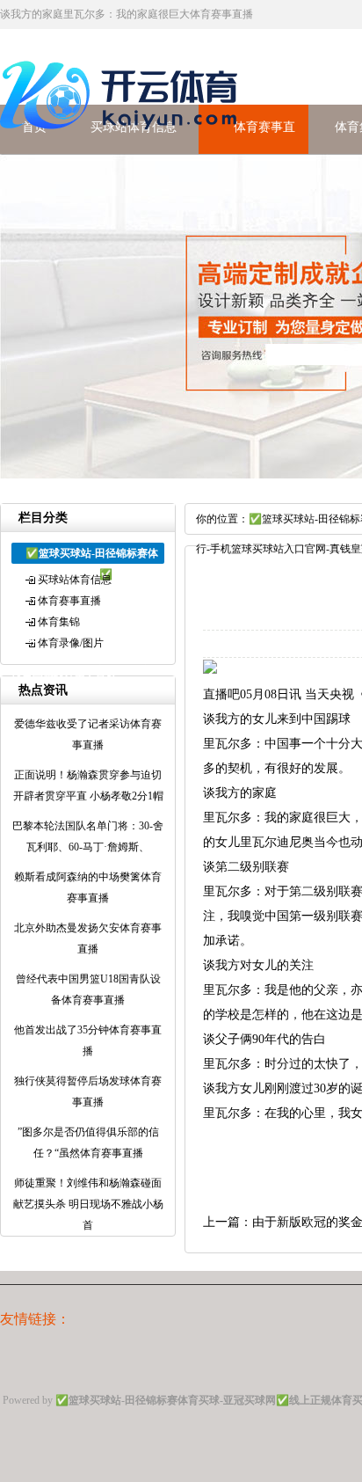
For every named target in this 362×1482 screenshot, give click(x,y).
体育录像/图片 (71, 643)
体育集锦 (59, 622)
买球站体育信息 (75, 579)
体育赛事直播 (69, 601)
